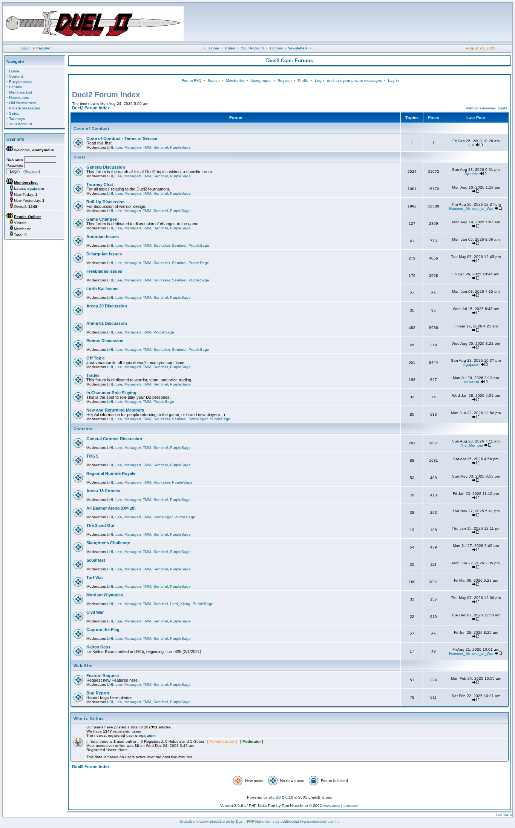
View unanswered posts (486, 108)
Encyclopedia (20, 82)
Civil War (95, 612)
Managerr (132, 147)
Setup (14, 113)
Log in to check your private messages (348, 80)
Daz (239, 821)
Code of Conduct (91, 128)
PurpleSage (180, 147)
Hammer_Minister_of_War (471, 208)
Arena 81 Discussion (106, 323)
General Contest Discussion (114, 438)
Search (213, 80)
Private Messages (24, 108)
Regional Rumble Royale (110, 473)
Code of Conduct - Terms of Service (121, 138)
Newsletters (298, 48)
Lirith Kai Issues (102, 288)
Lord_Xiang (180, 604)
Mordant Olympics (104, 595)
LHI (110, 147)
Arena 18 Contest (103, 491)
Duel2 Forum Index (91, 108)
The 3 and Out (100, 525)
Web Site (83, 666)
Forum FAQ (191, 80)
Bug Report (97, 693)
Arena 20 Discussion (106, 306)
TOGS (92, 456)
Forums (276, 48)
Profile (303, 80)
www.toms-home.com (341, 805)
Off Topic (95, 358)
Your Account (252, 48)
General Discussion (105, 167)
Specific (471, 174)
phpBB (275, 797)
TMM (147, 147)
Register (43, 48)
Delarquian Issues (104, 254)
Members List (20, 92)
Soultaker (161, 245)
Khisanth (471, 382)
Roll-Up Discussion (105, 202)
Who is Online (89, 718)
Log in (393, 80)
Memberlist (235, 80)
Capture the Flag (103, 629)
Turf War (94, 577)
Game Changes (101, 219)
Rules (230, 48)
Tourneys (17, 119)
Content (16, 76)
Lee (118, 147)
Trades (93, 375)
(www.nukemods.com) (318, 821)
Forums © (504, 815)
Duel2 (80, 157)
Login (26, 48)
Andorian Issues (102, 236)
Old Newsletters (22, 103)
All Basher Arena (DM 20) (111, 508)
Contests (83, 429)
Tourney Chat (99, 184)
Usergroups (260, 80)
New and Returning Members (115, 410)
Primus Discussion (105, 340)
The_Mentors (471, 445)
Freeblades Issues (104, 271)
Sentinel (160, 147)
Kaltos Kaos (98, 647)
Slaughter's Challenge (108, 543)
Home (214, 48)
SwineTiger (198, 419)
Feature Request (102, 675)
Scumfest (95, 560)
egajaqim (471, 365)
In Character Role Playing (111, 392)
